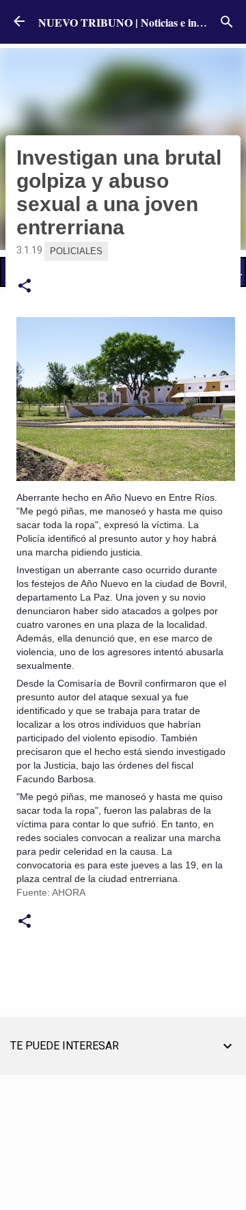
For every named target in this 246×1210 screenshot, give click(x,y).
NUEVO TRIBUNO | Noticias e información (141, 22)
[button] (24, 286)
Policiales (76, 251)
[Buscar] (227, 21)
